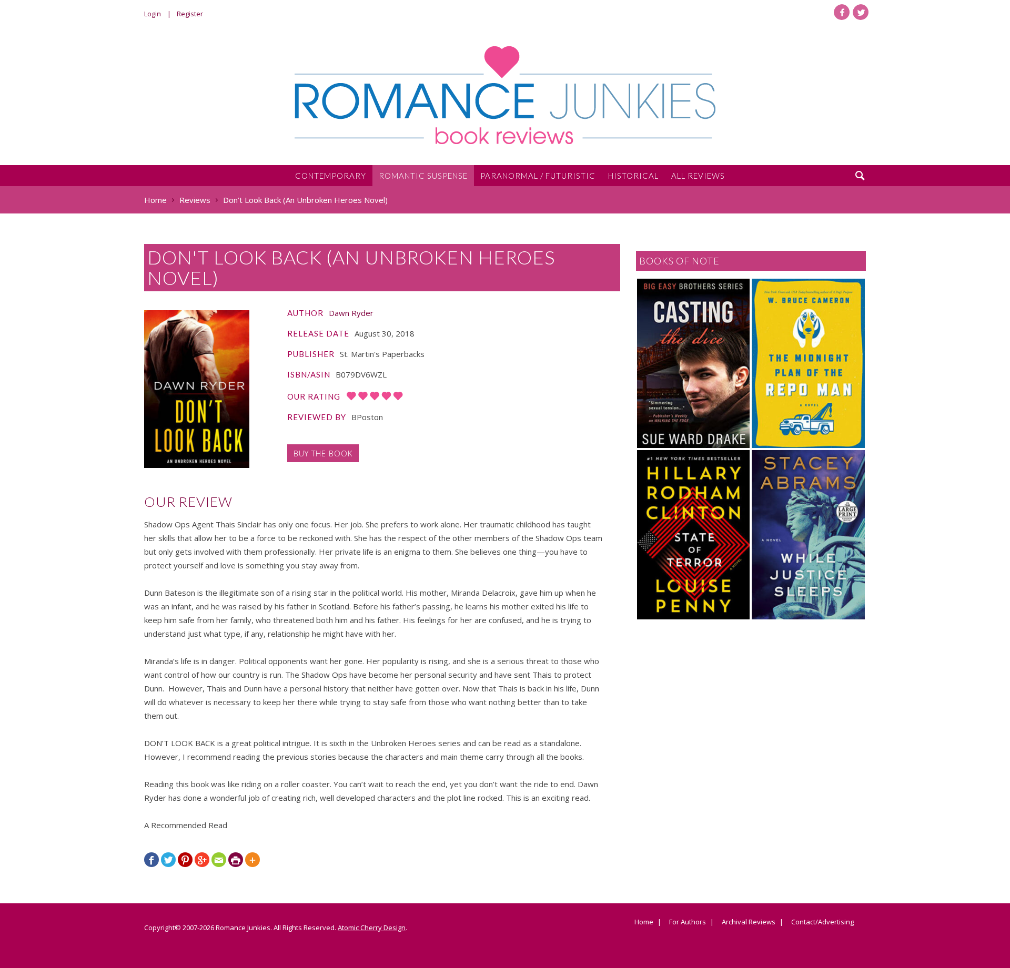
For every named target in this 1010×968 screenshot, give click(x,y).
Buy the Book (323, 453)
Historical (633, 175)
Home (643, 922)
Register (190, 13)
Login (152, 13)
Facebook (842, 12)
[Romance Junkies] (505, 95)
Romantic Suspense (423, 175)
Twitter (860, 12)
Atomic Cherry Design (372, 927)
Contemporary (330, 175)
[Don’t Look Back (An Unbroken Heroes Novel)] (196, 389)
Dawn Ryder (351, 313)
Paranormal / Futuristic (537, 175)
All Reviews (698, 175)
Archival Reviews (748, 922)
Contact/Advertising (822, 922)
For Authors (687, 922)
